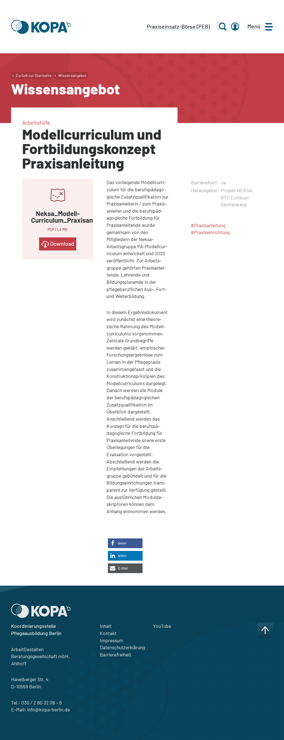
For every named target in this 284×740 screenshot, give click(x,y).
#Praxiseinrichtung (210, 232)
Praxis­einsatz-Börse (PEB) (178, 26)
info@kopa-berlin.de (48, 709)
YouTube (162, 626)
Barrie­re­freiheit (115, 654)
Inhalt (105, 626)
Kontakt (108, 633)
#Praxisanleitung (208, 225)
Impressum (111, 640)
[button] (125, 543)
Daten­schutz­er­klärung (122, 647)
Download (61, 243)
